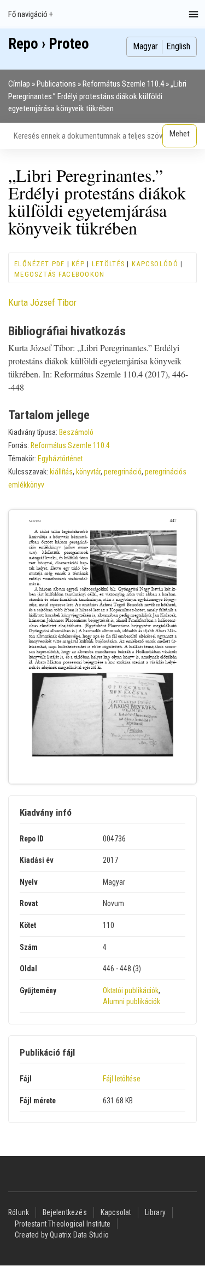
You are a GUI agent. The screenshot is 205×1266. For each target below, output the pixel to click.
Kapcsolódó (155, 264)
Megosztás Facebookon (59, 274)
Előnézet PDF (39, 264)
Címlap (19, 84)
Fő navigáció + (30, 14)
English (178, 46)
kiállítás (61, 471)
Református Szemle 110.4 (123, 84)
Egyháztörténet (60, 458)
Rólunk (18, 1212)
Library (155, 1212)
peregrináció (123, 471)
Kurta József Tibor (42, 302)
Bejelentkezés (65, 1212)
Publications (56, 84)
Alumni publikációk (131, 1001)
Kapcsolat (116, 1212)
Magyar (145, 46)
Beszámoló (76, 432)
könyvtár (88, 471)
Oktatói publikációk (131, 990)
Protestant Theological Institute (62, 1223)
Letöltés (108, 264)
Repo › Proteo (48, 44)
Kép (78, 264)
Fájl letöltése (121, 1078)
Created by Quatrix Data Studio (62, 1234)
